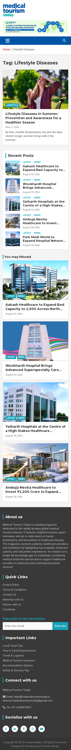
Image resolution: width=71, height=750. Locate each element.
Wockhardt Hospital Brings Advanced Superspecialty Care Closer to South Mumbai (43, 189)
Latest (27, 162)
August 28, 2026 (31, 227)
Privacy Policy (11, 584)
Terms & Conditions (15, 589)
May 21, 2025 (12, 127)
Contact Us (9, 594)
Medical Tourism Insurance (19, 660)
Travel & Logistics (13, 655)
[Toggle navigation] (7, 40)
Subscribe (60, 626)
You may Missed (18, 257)
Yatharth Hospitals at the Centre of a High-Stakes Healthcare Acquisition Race (44, 207)
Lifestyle (12, 105)
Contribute (9, 609)
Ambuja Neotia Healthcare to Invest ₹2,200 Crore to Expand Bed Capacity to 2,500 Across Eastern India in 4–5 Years (31, 494)
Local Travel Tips (13, 645)
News (37, 162)
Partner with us (12, 604)
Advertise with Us (13, 599)
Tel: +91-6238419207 (18, 707)
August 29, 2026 (31, 174)
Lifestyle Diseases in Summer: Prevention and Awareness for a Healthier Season (33, 118)
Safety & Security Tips (16, 670)
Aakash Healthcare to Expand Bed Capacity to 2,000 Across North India (43, 170)
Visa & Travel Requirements (19, 650)
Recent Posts (21, 155)
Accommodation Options (18, 665)
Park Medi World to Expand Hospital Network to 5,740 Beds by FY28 (44, 240)
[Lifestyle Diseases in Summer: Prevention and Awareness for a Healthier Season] (35, 89)
